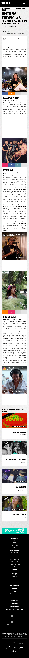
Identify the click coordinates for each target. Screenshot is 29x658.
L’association (14, 543)
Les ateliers (14, 578)
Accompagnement (14, 585)
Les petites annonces (14, 593)
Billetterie (14, 570)
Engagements (14, 547)
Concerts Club (14, 561)
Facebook (15, 613)
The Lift (14, 581)
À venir (14, 558)
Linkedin (16, 622)
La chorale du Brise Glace (14, 580)
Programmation (14, 556)
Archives (14, 566)
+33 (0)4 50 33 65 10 (18, 636)
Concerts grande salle (14, 559)
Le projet (14, 540)
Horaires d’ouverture (14, 552)
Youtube (16, 616)
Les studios (14, 573)
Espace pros (14, 600)
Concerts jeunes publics (14, 564)
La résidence (14, 576)
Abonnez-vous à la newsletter (15, 625)
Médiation (14, 588)
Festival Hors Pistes (14, 597)
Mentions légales (14, 606)
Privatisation (14, 603)
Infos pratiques (14, 551)
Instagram (16, 619)
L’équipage (14, 542)
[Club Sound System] (25, 531)
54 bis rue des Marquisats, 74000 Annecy (14, 33)
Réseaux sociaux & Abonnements (14, 609)
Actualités (14, 591)
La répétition (14, 575)
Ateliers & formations (14, 563)
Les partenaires (14, 545)
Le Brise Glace (14, 538)
